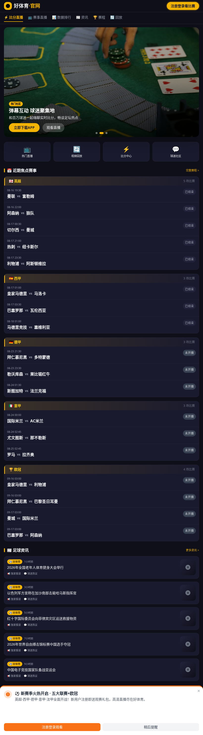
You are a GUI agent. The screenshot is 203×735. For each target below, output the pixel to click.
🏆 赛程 (99, 17)
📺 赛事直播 (37, 17)
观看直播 (53, 127)
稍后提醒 (151, 727)
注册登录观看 (52, 727)
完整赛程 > (192, 170)
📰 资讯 (82, 17)
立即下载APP (24, 127)
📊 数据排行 (61, 17)
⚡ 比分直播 (13, 17)
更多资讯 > (192, 550)
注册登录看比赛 (183, 5)
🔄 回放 (116, 17)
